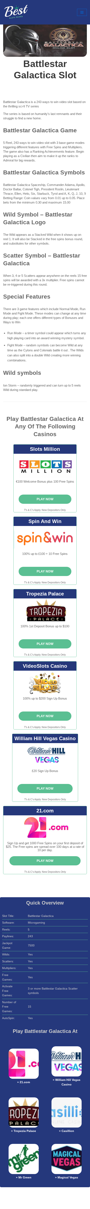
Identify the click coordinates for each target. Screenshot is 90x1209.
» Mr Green (23, 1177)
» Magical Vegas (66, 1177)
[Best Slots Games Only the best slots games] (15, 12)
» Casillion (66, 1131)
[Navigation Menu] (82, 12)
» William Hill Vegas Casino (66, 1082)
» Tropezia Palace (23, 1131)
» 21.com (23, 1082)
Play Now (45, 499)
